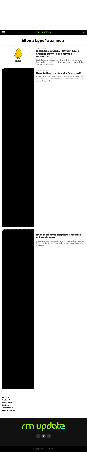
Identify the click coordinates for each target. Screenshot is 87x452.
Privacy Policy (7, 402)
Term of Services (8, 408)
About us (5, 397)
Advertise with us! (9, 410)
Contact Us (6, 400)
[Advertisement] (43, 15)
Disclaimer (6, 405)
